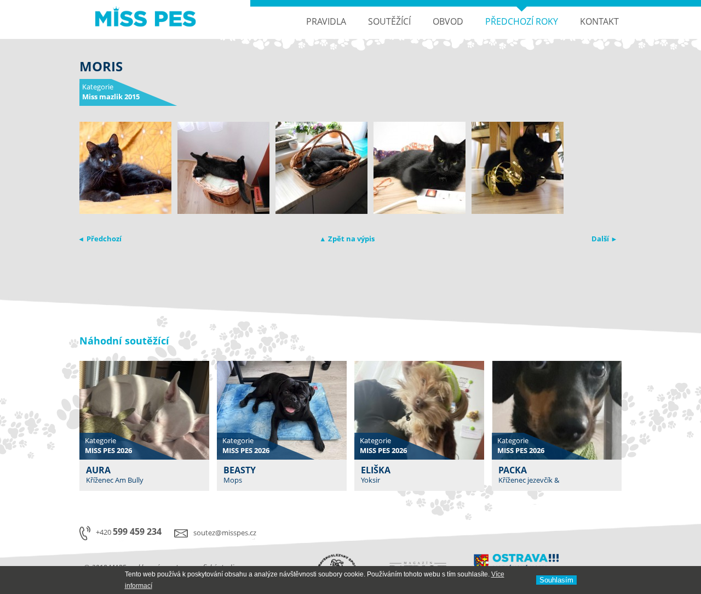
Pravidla (326, 21)
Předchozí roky (521, 21)
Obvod (448, 21)
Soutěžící (389, 21)
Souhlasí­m (556, 580)
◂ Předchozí (100, 239)
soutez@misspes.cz (224, 533)
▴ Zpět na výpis (348, 239)
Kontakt (599, 21)
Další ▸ (603, 239)
